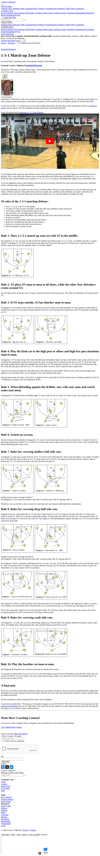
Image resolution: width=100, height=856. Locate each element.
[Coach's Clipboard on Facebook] (3, 768)
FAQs (3, 788)
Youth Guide (6, 806)
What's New (5, 786)
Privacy (26, 830)
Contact (4, 784)
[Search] (25, 20)
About (3, 782)
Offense (4, 808)
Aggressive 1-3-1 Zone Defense (31, 112)
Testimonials (6, 824)
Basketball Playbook (33, 65)
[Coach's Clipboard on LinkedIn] (11, 768)
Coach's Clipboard (8, 2)
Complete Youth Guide (43, 13)
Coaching (4, 815)
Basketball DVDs (13, 15)
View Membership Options (11, 727)
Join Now (12, 17)
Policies (33, 830)
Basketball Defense (8, 49)
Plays (10, 9)
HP (2, 757)
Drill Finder (29, 13)
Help (8, 788)
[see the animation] (5, 78)
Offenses (4, 9)
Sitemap (4, 817)
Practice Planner (7, 13)
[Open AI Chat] (45, 850)
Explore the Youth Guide (12, 41)
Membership (6, 821)
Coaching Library (60, 13)
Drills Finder (6, 802)
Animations (79, 9)
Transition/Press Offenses (35, 9)
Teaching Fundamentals (76, 13)
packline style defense (9, 706)
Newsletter (5, 819)
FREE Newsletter (20, 734)
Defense (4, 810)
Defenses (16, 9)
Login (5, 17)
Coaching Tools (7, 11)
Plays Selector (19, 13)
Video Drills (70, 9)
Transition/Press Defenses (55, 9)
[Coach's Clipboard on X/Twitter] (7, 768)
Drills (22, 9)
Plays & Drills (6, 6)
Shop (3, 791)
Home (3, 43)
